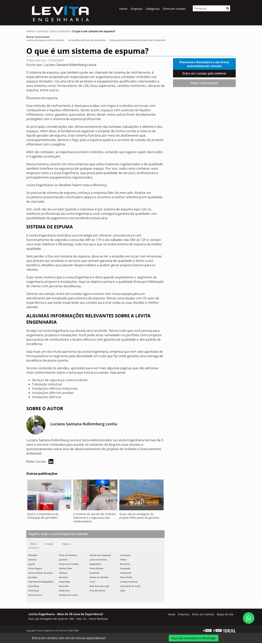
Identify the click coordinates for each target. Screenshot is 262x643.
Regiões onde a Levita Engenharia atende (58, 534)
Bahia (33, 543)
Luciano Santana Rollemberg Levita (70, 64)
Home (123, 9)
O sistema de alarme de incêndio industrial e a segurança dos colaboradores (94, 517)
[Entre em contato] (42, 97)
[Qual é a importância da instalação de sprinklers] (49, 496)
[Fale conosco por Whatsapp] (248, 618)
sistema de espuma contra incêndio (45, 40)
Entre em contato (174, 9)
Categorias (153, 9)
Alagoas (66, 543)
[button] (227, 8)
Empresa (136, 9)
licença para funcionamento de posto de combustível (138, 40)
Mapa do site (225, 614)
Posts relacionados (204, 83)
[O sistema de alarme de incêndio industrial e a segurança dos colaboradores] (95, 496)
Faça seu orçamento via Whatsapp (194, 638)
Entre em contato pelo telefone (204, 73)
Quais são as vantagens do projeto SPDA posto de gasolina (139, 515)
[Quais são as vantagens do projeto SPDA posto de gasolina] (141, 496)
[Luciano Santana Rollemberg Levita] (51, 461)
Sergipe (49, 543)
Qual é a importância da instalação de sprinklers (42, 515)
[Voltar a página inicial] (59, 12)
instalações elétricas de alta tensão (87, 40)
